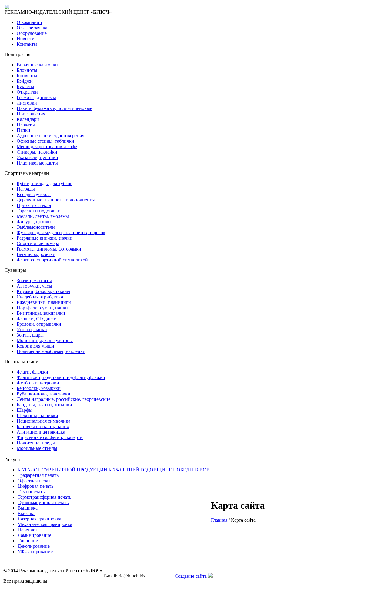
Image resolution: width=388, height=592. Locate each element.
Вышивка (28, 508)
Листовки (27, 102)
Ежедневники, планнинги (44, 302)
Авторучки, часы (34, 285)
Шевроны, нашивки (37, 415)
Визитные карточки (37, 64)
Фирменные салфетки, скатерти (50, 437)
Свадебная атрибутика (40, 296)
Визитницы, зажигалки (41, 313)
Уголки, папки (32, 329)
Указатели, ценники (37, 157)
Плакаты (26, 124)
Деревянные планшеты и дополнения (56, 199)
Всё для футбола (34, 194)
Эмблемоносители (36, 227)
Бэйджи (25, 81)
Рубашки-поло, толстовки (43, 393)
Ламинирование (34, 535)
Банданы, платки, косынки (44, 404)
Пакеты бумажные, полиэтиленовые (54, 108)
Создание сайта (191, 576)
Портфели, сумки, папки (42, 307)
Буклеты (25, 86)
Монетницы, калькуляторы (45, 340)
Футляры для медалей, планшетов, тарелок (61, 232)
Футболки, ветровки (38, 382)
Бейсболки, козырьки (39, 388)
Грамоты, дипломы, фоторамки (49, 248)
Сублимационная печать (43, 502)
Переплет (27, 529)
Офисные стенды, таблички (45, 141)
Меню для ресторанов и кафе (47, 146)
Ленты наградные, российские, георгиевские (63, 399)
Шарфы (24, 410)
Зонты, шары (30, 335)
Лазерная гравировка (39, 518)
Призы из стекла (34, 205)
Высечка (26, 513)
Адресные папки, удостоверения (50, 135)
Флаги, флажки (32, 371)
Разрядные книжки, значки (44, 238)
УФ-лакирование (35, 551)
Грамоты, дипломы (36, 97)
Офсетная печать (35, 480)
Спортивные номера (38, 243)
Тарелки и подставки (39, 210)
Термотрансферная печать (44, 497)
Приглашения (31, 113)
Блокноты (27, 70)
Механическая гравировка (45, 524)
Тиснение (28, 540)
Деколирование (34, 546)
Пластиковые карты (37, 162)
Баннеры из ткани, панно (43, 426)
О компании (29, 22)
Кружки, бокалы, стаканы (43, 291)
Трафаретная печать (38, 475)
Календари (28, 119)
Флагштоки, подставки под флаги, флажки (61, 377)
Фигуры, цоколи (34, 221)
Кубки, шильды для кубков (44, 183)
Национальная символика (43, 421)
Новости (26, 38)
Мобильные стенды (37, 448)
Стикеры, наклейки (37, 152)
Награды (26, 188)
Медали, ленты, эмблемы (43, 216)
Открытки (27, 92)
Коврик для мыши (35, 345)
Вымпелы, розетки (36, 254)
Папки (23, 130)
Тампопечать (31, 491)
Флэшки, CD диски (37, 318)
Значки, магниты (34, 280)
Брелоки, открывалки (39, 324)
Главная (219, 520)
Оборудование (32, 33)
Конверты (27, 75)
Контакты (27, 44)
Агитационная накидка (41, 431)
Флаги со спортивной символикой (52, 259)
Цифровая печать (35, 486)
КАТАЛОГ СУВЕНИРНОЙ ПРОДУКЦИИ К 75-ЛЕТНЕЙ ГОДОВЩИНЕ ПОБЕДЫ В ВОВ (114, 469)
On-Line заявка (32, 27)
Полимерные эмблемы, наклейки (51, 351)
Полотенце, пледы (36, 442)
